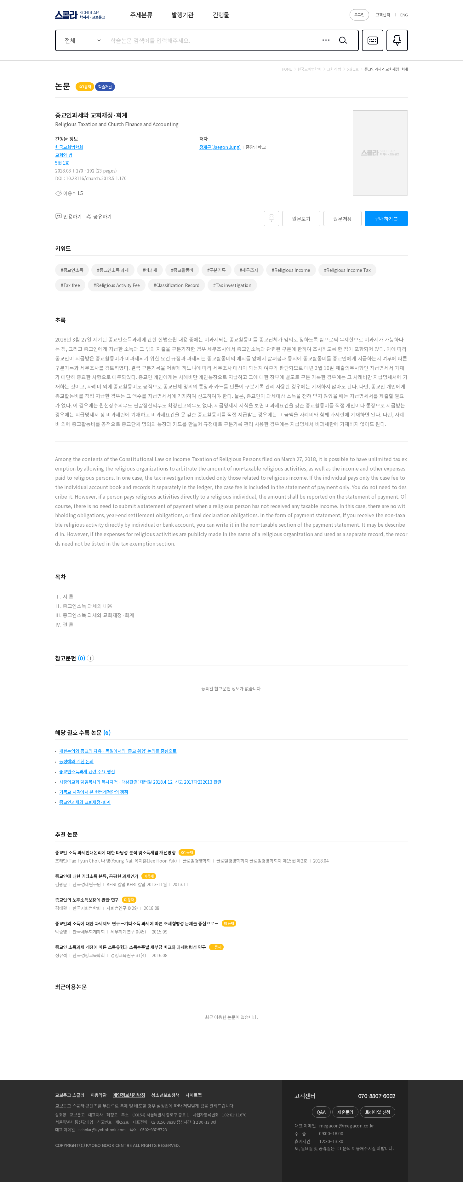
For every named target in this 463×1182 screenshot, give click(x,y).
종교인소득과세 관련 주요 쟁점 (87, 771)
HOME (287, 69)
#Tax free (70, 285)
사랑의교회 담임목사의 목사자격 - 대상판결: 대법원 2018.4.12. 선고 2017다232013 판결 (140, 782)
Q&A (321, 1112)
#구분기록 (216, 270)
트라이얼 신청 (377, 1112)
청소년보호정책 (165, 1095)
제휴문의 (345, 1112)
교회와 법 (63, 155)
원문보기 (301, 218)
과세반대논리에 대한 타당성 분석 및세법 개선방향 (115, 853)
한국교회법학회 (69, 147)
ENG (404, 15)
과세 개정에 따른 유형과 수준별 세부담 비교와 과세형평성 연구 (130, 947)
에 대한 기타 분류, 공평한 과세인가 (96, 876)
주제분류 (141, 14)
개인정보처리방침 (129, 1095)
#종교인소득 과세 (113, 270)
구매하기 (383, 218)
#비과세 (150, 270)
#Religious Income (291, 270)
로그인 (359, 14)
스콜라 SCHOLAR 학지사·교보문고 (79, 18)
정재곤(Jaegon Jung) (220, 147)
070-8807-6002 (376, 1095)
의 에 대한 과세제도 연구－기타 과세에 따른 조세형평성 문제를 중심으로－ (137, 924)
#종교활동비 (182, 270)
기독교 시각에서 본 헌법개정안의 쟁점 (93, 792)
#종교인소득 (72, 270)
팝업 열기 (90, 658)
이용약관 (99, 1095)
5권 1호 (62, 163)
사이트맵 (194, 1095)
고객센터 (382, 15)
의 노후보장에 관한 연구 (87, 900)
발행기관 (182, 14)
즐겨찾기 (396, 50)
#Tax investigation (232, 285)
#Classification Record (176, 285)
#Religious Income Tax (347, 270)
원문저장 (342, 218)
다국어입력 (373, 50)
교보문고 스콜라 (69, 1095)
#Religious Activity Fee (117, 285)
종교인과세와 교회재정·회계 (85, 802)
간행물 (221, 14)
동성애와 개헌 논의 (76, 761)
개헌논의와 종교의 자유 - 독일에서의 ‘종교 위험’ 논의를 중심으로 (118, 751)
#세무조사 (249, 270)
